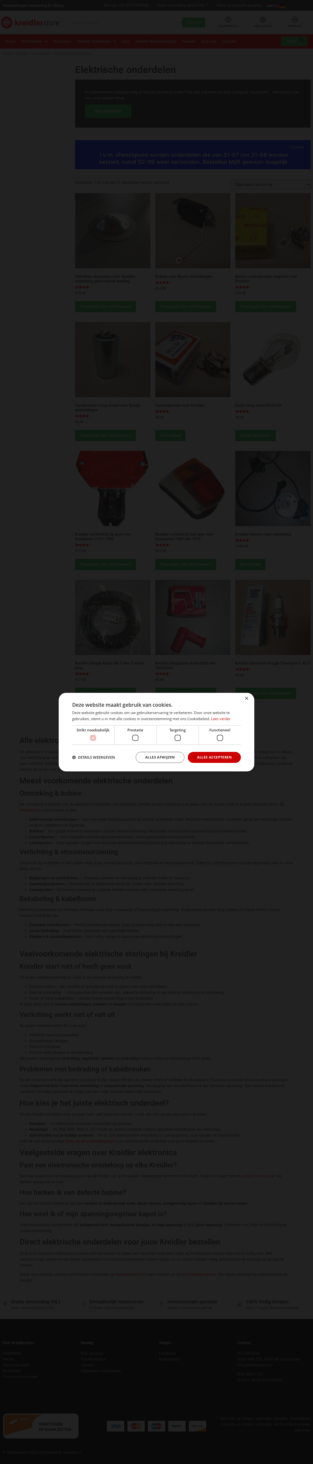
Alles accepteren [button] (214, 757)
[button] (93, 757)
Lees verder (221, 718)
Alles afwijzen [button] (160, 757)
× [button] (246, 698)
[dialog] (156, 732)
